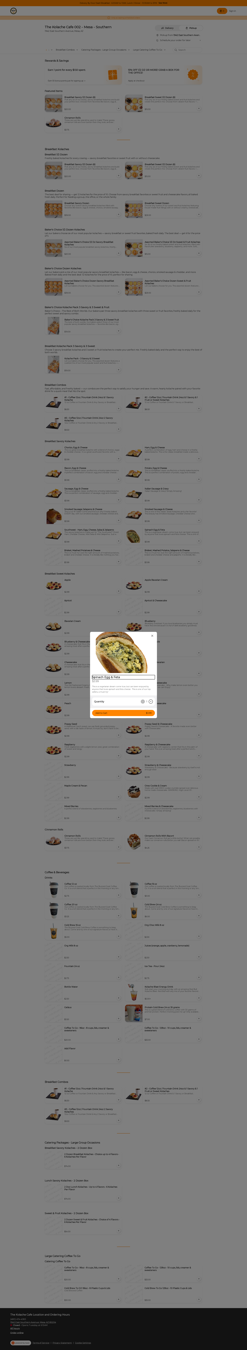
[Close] (152, 635)
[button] (123, 652)
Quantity (99, 701)
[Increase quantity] (151, 701)
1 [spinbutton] (146, 701)
